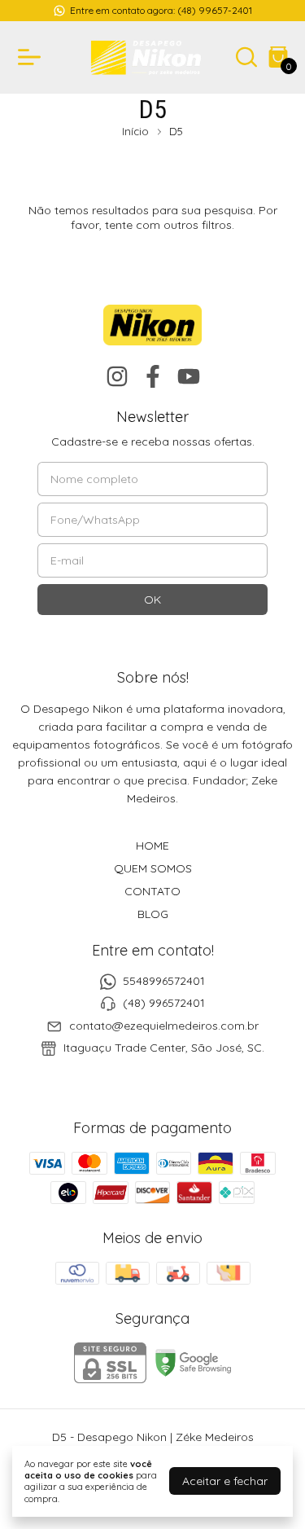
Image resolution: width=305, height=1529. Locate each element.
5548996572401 (164, 980)
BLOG (152, 914)
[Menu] (32, 57)
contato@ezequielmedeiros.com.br (164, 1025)
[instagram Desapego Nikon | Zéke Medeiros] (117, 376)
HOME (152, 845)
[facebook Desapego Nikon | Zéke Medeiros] (153, 376)
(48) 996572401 (164, 1003)
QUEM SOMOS (153, 868)
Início (135, 131)
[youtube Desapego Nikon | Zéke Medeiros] (189, 376)
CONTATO (152, 891)
